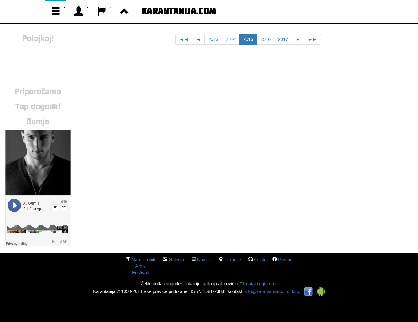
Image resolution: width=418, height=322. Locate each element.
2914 (231, 39)
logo (296, 291)
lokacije (232, 259)
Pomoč (285, 259)
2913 (213, 39)
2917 (283, 39)
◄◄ (183, 39)
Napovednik (143, 259)
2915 (248, 39)
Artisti (259, 259)
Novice (204, 259)
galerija (176, 259)
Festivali (140, 272)
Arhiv (140, 265)
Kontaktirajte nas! (260, 283)
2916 (266, 39)
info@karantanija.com (266, 291)
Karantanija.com (178, 11)
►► (312, 39)
